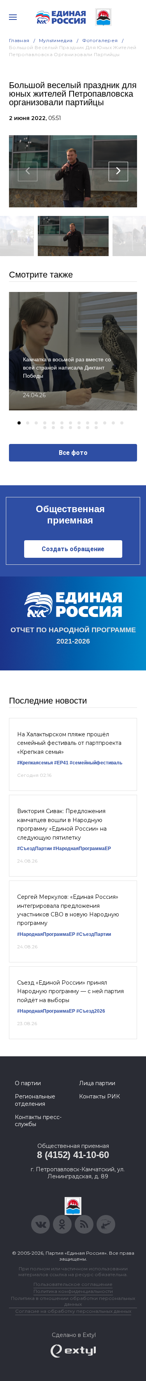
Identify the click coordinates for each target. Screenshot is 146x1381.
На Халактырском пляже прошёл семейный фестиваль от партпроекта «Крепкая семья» (69, 743)
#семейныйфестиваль (96, 763)
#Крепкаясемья (35, 763)
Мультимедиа (56, 40)
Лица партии (97, 1083)
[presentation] (27, 171)
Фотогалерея (100, 40)
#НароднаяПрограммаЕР (82, 848)
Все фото (73, 452)
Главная (19, 40)
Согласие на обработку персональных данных (73, 1311)
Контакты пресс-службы (38, 1121)
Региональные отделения (35, 1100)
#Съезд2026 (90, 1011)
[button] (19, 422)
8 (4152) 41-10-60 (73, 1154)
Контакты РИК (99, 1096)
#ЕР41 (61, 763)
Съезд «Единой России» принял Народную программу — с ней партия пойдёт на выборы (70, 991)
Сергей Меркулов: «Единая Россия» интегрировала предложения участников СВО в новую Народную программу (68, 910)
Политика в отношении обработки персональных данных (73, 1301)
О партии (28, 1083)
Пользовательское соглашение (73, 1284)
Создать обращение (73, 549)
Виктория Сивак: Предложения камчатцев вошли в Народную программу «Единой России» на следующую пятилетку (62, 824)
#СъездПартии (34, 848)
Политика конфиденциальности (73, 1291)
